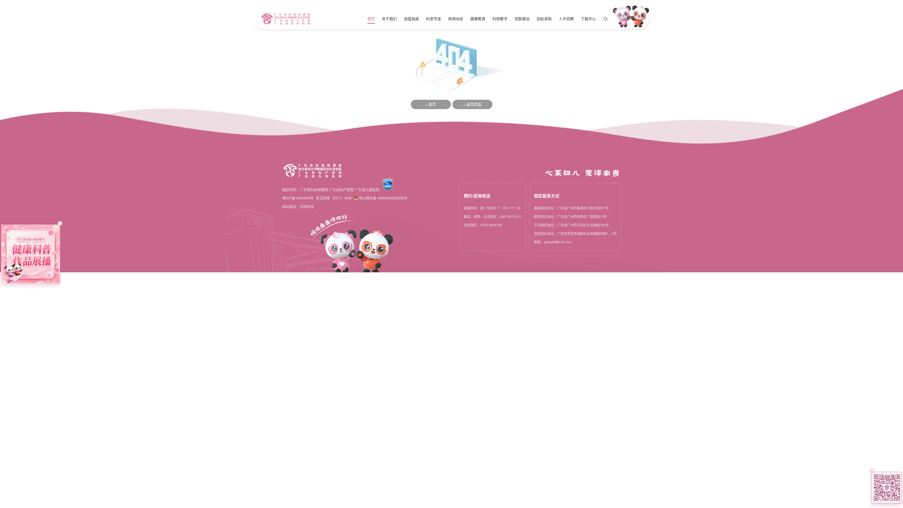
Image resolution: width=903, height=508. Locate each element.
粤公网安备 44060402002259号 (383, 197)
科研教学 (499, 19)
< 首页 (430, 104)
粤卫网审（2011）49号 (334, 197)
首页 (371, 19)
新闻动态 (455, 19)
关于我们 (389, 19)
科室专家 (433, 19)
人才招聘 (566, 19)
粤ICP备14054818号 (298, 197)
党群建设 (522, 19)
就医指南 (411, 19)
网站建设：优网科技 (298, 206)
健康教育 (477, 19)
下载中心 (588, 19)
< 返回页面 (472, 104)
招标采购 (544, 19)
